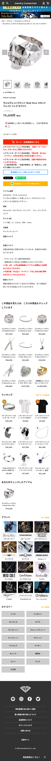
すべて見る (45, 517)
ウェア (37, 661)
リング (13, 614)
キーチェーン (13, 638)
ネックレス (13, 622)
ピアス (37, 622)
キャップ (13, 653)
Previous (4, 52)
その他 (13, 669)
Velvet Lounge (9, 97)
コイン (13, 661)
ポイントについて (25, 725)
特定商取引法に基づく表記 (25, 709)
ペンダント (38, 614)
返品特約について (25, 720)
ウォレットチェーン (37, 630)
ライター (38, 645)
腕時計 (37, 653)
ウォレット (38, 638)
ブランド (10, 21)
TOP (3, 21)
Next (46, 52)
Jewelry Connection (25, 3)
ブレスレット (13, 630)
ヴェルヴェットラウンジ (22, 21)
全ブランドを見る (42, 395)
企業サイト (25, 740)
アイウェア (13, 645)
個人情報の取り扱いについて (25, 714)
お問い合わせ (26, 731)
